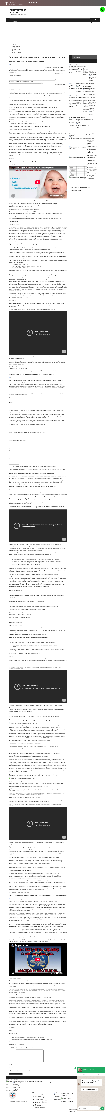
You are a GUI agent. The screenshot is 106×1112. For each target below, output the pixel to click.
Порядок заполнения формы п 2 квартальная (92, 155)
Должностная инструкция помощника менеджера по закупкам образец (93, 106)
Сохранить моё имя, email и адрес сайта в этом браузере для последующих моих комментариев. (35, 1071)
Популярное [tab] (77, 57)
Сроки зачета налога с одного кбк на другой (92, 146)
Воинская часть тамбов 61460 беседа (78, 82)
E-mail (11, 1068)
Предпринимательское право (81, 187)
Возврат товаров (18, 25)
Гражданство (91, 173)
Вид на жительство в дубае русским (93, 72)
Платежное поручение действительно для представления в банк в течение (85, 96)
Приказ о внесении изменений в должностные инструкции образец (92, 140)
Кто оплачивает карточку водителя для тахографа (89, 99)
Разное (74, 189)
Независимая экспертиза (91, 179)
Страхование (17, 37)
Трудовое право (77, 192)
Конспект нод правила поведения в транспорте (92, 92)
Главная (15, 21)
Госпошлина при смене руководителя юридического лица (85, 65)
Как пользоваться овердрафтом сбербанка (89, 87)
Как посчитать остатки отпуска (77, 117)
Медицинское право (90, 176)
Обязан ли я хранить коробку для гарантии (28, 1037)
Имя (10, 1065)
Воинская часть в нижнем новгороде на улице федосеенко (32, 1039)
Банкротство (17, 29)
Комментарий (12, 1062)
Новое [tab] (75, 61)
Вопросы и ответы (18, 40)
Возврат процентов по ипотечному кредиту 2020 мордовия (28, 1081)
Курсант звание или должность (88, 68)
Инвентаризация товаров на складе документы (92, 151)
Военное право (17, 33)
